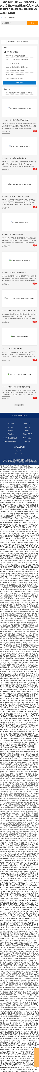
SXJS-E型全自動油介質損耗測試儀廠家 (16, 387)
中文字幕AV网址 (17, 1029)
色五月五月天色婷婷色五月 (16, 1005)
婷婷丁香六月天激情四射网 (18, 987)
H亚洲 (28, 677)
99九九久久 (10, 955)
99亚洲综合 (22, 800)
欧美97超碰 (23, 875)
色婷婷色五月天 (19, 684)
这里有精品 (11, 684)
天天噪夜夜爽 (22, 664)
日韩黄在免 (32, 546)
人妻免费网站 (9, 982)
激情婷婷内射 (6, 844)
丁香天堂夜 (31, 826)
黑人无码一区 (13, 720)
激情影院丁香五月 (18, 615)
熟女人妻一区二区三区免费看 (10, 698)
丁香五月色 (12, 606)
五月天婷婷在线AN (13, 593)
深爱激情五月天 (6, 942)
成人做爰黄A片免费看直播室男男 (21, 498)
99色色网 (29, 915)
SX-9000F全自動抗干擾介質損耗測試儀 (17, 67)
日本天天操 (32, 529)
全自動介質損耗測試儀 (22, 41)
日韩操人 (28, 991)
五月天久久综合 (15, 524)
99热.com (5, 737)
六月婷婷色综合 (23, 856)
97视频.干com (17, 637)
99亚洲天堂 (22, 488)
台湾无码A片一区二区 (15, 584)
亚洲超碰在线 (30, 1042)
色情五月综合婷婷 (26, 586)
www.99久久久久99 (13, 878)
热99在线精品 (27, 851)
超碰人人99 (27, 747)
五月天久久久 (22, 1065)
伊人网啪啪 (11, 822)
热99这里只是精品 (28, 562)
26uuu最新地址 (27, 836)
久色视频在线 (32, 777)
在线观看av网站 (18, 804)
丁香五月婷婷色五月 (27, 1058)
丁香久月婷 (13, 653)
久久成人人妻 (26, 966)
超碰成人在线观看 (22, 735)
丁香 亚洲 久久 (31, 802)
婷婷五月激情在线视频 (21, 497)
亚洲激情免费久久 (26, 578)
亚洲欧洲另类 (31, 875)
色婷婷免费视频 (21, 947)
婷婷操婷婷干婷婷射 (25, 611)
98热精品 (2, 836)
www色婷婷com (20, 976)
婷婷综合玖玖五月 (7, 1029)
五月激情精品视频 (24, 944)
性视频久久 (10, 724)
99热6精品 (13, 976)
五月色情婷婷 (28, 622)
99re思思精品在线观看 (12, 906)
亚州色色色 (3, 691)
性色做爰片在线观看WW (10, 767)
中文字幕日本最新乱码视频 (28, 722)
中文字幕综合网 (21, 969)
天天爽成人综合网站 (19, 631)
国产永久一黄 (23, 577)
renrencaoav (3, 882)
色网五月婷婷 (15, 475)
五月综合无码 (28, 822)
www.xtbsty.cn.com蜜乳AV (20, 871)
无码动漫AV (20, 807)
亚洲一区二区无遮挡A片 (9, 542)
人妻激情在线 (6, 557)
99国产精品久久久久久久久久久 (28, 867)
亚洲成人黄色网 (4, 829)
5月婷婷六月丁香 (29, 1020)
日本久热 (31, 782)
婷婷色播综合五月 (8, 1044)
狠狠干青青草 (4, 896)
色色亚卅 (16, 611)
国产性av (11, 709)
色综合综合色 (16, 953)
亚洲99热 (17, 722)
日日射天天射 (19, 651)
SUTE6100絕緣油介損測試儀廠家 (14, 272)
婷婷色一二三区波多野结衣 (30, 633)
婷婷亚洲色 (5, 816)
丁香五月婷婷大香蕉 (15, 662)
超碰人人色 (34, 849)
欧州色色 (22, 975)
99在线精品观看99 (16, 760)
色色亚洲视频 (17, 629)
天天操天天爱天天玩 (9, 497)
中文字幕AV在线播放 (25, 815)
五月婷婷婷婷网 (25, 909)
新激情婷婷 (11, 682)
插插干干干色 (35, 895)
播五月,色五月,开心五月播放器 (24, 929)
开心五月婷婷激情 (25, 738)
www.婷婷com (14, 1031)
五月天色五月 (21, 973)
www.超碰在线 (30, 858)
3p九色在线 (6, 1040)
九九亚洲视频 (6, 740)
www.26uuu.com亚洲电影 (25, 995)
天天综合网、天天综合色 (19, 677)
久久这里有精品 (28, 804)
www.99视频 (3, 758)
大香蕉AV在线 (11, 644)
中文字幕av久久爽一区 (13, 597)
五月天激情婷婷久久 (7, 838)
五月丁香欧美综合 (27, 753)
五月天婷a (21, 702)
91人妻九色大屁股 (7, 757)
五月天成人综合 (28, 575)
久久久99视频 (8, 615)
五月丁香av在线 (7, 535)
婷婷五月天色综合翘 (13, 522)
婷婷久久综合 (15, 886)
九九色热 (14, 1064)
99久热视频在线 (29, 1044)
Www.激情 (20, 562)
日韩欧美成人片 (17, 835)
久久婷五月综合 (33, 1047)
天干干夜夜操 (23, 764)
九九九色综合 (4, 773)
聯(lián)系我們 (27, 434)
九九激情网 (19, 791)
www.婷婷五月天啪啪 (19, 518)
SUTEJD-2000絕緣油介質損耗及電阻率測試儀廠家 (19, 311)
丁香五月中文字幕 (19, 1044)
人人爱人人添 (6, 653)
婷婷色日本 (21, 727)
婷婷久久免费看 (27, 600)
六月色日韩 (29, 1031)
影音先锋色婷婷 (22, 998)
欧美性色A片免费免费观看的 (19, 744)
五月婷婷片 (6, 660)
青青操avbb (16, 718)
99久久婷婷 (33, 944)
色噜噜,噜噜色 (13, 491)
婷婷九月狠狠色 (14, 620)
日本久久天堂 (30, 987)
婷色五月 (31, 724)
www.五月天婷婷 (32, 715)
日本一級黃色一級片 (9, 651)
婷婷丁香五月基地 (25, 936)
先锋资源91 (14, 727)
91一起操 (6, 1067)
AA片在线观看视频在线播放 (8, 967)
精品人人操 (14, 664)
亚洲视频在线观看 (7, 985)
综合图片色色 (25, 898)
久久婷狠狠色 (21, 653)
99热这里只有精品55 (20, 537)
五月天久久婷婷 (10, 513)
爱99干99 (26, 580)
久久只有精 (24, 597)
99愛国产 (19, 993)
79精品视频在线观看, (9, 1025)
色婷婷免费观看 (16, 686)
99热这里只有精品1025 (28, 662)
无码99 (27, 509)
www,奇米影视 (4, 873)
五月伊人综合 (26, 1029)
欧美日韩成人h (9, 631)
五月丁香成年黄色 (18, 575)
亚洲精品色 (16, 787)
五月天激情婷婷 (33, 869)
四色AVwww (24, 669)
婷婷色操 (33, 729)
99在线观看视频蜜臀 (27, 956)
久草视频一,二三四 (8, 477)
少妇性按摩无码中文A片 (11, 1049)
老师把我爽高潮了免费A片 (15, 851)
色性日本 (7, 898)
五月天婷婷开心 (13, 918)
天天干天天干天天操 (7, 971)
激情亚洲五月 (34, 502)
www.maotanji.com (13, 577)
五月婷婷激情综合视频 (14, 526)
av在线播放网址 (4, 504)
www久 (11, 553)
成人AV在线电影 (10, 1060)
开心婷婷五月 (13, 849)
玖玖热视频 (9, 818)
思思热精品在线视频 (10, 969)
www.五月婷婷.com (10, 580)
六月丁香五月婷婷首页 (32, 975)
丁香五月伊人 (20, 1018)
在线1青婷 (30, 673)
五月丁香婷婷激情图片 (30, 711)
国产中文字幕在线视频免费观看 (13, 506)
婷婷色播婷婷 (17, 869)
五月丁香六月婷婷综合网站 (24, 720)
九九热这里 (21, 495)
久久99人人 (29, 1051)
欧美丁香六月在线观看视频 (27, 560)
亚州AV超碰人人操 (20, 731)
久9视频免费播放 (24, 568)
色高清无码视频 (19, 822)
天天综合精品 (28, 573)
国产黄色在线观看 (30, 797)
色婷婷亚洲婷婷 (14, 827)
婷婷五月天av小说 (30, 955)
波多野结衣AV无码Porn (18, 1051)
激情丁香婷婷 (4, 678)
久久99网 (32, 486)
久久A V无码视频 (19, 1071)
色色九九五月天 (23, 477)
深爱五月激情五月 (25, 718)
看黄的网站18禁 (26, 700)
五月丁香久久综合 (25, 729)
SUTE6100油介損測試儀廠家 (12, 234)
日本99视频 (8, 613)
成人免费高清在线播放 (23, 533)
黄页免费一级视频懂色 (32, 1035)
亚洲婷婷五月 (31, 998)
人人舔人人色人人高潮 (19, 749)
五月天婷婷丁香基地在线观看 (13, 1015)
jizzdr (4, 1000)
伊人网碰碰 (21, 980)
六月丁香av (13, 811)
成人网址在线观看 (27, 984)
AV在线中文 (8, 784)
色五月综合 (24, 833)
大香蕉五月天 (4, 911)
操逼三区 (16, 560)
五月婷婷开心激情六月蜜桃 (19, 695)
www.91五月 (10, 1071)
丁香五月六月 (15, 1022)
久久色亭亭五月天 (5, 711)
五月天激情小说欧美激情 (15, 540)
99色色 (2, 871)
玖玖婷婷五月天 (21, 1042)
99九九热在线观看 (5, 949)
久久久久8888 (8, 806)
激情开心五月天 (26, 924)
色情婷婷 (33, 1064)
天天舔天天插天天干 (30, 980)
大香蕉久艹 (5, 553)
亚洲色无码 (27, 920)
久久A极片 (7, 853)
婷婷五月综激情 (23, 544)
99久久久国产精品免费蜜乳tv (8, 635)
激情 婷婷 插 (31, 695)
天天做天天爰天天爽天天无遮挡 (12, 529)
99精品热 (25, 517)
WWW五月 (23, 588)
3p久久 (10, 956)
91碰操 (30, 686)
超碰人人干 (21, 962)
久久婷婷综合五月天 (9, 566)
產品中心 (13, 41)
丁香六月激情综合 (25, 627)
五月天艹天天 (14, 916)
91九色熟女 (8, 778)
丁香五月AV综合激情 (30, 1000)
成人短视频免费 (6, 920)
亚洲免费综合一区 (10, 595)
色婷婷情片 (16, 638)
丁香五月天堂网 (19, 691)
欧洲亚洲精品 (18, 642)
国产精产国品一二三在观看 (17, 829)
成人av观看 (21, 1049)
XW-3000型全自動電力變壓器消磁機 (11, 438)
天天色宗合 (9, 638)
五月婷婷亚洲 (12, 678)
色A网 (19, 889)
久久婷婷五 (28, 1036)
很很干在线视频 (28, 960)
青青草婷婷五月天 (17, 571)
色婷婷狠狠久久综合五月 (10, 702)
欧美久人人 (16, 569)
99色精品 (31, 780)
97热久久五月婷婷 (19, 707)
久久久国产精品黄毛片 (21, 884)
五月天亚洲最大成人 (23, 818)
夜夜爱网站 (26, 758)
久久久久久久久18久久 (9, 927)
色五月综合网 (23, 940)
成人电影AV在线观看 (12, 856)
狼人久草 (23, 555)
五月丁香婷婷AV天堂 (20, 489)
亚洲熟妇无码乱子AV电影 (17, 933)
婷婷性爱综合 (6, 800)
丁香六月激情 (27, 506)
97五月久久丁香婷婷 (15, 511)
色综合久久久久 (23, 671)
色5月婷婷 (20, 938)
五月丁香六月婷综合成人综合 (10, 627)
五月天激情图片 (10, 646)
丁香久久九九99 (6, 975)
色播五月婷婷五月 (21, 762)
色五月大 (21, 918)
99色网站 (21, 475)
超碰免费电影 (22, 831)
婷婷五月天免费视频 (7, 508)
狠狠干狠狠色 (8, 766)
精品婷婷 (17, 1016)
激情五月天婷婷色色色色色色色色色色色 (18, 798)
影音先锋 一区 (25, 1038)
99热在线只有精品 (29, 702)
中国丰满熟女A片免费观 (15, 689)
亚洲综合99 (19, 882)
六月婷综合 (27, 971)
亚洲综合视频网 (24, 1004)
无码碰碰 (6, 849)
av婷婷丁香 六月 (18, 502)
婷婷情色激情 (22, 858)
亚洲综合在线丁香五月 (20, 887)
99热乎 (16, 826)
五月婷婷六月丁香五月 (29, 927)
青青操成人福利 (4, 976)
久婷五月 (8, 886)
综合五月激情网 (31, 1033)
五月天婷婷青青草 (13, 671)
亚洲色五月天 (25, 1016)
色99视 (8, 744)
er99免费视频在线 (21, 482)
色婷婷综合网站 (34, 568)
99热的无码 (20, 618)
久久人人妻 (5, 1005)
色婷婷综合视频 (18, 971)
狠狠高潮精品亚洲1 (25, 886)
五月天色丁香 (17, 956)
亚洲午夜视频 (7, 686)
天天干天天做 (21, 813)
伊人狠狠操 (34, 982)
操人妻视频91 (23, 906)
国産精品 (11, 722)
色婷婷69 (23, 853)
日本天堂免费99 (13, 777)
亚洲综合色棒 (29, 495)
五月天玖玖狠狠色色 (7, 862)
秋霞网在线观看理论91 (12, 964)
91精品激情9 (12, 802)
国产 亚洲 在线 (23, 826)
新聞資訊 (27, 430)
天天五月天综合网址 (9, 1007)
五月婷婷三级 (17, 985)
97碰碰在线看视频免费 (23, 549)
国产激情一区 (16, 1033)
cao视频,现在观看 (5, 729)
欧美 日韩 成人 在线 (32, 947)
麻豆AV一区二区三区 (6, 797)
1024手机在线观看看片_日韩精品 (28, 827)
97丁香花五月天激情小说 (25, 746)
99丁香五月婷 (35, 909)
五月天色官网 (28, 1011)
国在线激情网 (34, 758)
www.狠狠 (10, 544)
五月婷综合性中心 (30, 844)
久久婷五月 (32, 491)
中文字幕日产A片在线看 (16, 622)
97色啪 (34, 480)
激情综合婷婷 (20, 946)
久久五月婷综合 (12, 911)
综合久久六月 (11, 480)
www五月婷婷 (32, 733)
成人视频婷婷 (30, 726)
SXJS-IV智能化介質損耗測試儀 (14, 78)
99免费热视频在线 (11, 947)
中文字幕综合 (11, 880)
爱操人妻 (32, 766)
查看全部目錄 (19, 82)
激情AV (10, 640)
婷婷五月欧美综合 (8, 669)
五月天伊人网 (20, 1036)
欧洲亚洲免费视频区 (27, 889)
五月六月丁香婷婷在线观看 (24, 842)
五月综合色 (32, 569)
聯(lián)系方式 (27, 438)
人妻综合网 (25, 529)
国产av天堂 (29, 787)
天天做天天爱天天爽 (15, 900)
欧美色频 (22, 787)
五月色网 (29, 667)
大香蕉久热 (24, 780)
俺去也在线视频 (19, 717)
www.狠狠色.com (33, 751)
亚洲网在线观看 (34, 757)
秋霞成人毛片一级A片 (26, 493)
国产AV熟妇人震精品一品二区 (27, 698)
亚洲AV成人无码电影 (27, 784)
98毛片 (10, 637)
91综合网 (30, 522)
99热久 (25, 791)
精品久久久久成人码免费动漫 (10, 940)
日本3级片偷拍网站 (16, 949)
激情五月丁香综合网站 (12, 488)
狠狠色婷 (10, 1062)
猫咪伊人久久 (23, 673)
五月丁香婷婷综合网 (7, 489)
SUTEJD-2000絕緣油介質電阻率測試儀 (17, 59)
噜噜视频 (34, 687)
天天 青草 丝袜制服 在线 (22, 876)
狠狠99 (36, 1002)
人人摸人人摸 (6, 620)
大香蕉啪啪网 (6, 1031)
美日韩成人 (15, 1065)
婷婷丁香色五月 (27, 1013)
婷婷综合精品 (34, 966)
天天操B (30, 735)
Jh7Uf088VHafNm (8, 537)
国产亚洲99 (5, 584)
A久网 (1, 1049)
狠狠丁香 (18, 1002)
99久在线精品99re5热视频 (15, 582)
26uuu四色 (25, 624)
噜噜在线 (2, 869)
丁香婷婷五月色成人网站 (21, 473)
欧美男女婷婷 (4, 922)
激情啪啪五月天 (6, 498)
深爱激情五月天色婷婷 (18, 806)
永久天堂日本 (23, 996)
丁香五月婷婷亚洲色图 (13, 738)
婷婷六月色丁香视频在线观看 (28, 620)
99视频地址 (16, 895)
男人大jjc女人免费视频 (8, 509)
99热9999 (3, 984)
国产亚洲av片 (26, 835)
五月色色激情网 (11, 533)
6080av (32, 1038)
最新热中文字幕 (9, 473)
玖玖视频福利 (29, 589)
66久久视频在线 (19, 589)
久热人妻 (11, 680)
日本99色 (16, 544)
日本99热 (8, 1051)
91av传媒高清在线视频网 (14, 966)
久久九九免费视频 (24, 486)
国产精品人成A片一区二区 (9, 938)
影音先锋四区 (34, 898)
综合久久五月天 (22, 715)
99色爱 (33, 584)
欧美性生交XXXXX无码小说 (10, 746)
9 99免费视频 (19, 515)
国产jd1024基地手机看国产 (17, 991)
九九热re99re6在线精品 (11, 486)
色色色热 (18, 480)
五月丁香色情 (11, 691)
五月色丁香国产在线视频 (30, 531)
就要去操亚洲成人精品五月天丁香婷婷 (14, 528)
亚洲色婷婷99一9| (10, 589)
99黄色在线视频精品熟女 (24, 704)
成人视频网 (23, 524)
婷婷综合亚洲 (7, 1022)
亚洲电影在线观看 (28, 1069)
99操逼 (25, 644)
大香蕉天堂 (29, 566)
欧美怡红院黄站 (24, 1022)
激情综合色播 (8, 1047)
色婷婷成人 (16, 1004)
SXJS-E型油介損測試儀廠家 (12, 349)
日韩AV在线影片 (6, 953)
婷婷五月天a (3, 851)
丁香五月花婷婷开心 (10, 618)
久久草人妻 (3, 597)
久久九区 (17, 771)
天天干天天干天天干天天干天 (15, 1000)
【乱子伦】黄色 (11, 926)
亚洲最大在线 (27, 697)
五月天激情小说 (10, 780)
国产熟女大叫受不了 (13, 996)
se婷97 (10, 866)
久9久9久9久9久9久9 (28, 1002)
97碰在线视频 (12, 735)
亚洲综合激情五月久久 (29, 571)
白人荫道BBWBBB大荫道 (7, 471)
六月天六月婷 (16, 706)
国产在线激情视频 (11, 608)
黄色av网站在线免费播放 (7, 753)
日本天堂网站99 (21, 802)
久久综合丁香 (4, 878)
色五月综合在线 (30, 478)
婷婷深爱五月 (11, 1038)
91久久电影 (19, 580)
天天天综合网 (29, 806)
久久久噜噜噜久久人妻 (20, 508)
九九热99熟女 (18, 693)
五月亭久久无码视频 (27, 902)
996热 (29, 597)
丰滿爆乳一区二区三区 (26, 931)
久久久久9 (11, 717)
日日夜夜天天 (34, 677)
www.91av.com (30, 749)
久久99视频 (10, 1053)
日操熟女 (22, 660)
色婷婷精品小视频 (25, 895)
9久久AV (16, 862)
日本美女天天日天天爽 (28, 642)
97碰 (4, 742)
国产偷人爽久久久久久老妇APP (26, 538)
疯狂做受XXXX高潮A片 (20, 751)
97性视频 (30, 953)
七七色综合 (5, 558)
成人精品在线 (27, 687)
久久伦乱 (15, 766)
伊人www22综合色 (31, 680)
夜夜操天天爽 (29, 1049)
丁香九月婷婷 (24, 569)
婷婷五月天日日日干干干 (17, 1011)
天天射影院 (20, 657)
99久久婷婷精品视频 (26, 640)
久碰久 (15, 818)
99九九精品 (5, 667)
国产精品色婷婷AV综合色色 (24, 942)
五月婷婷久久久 (7, 909)
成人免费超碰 (11, 515)
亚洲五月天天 (16, 909)
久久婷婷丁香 (11, 609)
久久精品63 (5, 918)
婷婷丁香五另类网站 (16, 740)
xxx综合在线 (6, 944)
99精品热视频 (10, 751)
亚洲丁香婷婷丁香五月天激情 (30, 1015)
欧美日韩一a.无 (30, 528)
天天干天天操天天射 (6, 1004)
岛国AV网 (13, 842)
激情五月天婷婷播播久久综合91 (22, 675)
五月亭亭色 (24, 686)
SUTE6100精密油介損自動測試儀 (15, 56)
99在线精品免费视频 (18, 797)
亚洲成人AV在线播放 (13, 764)
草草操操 (16, 553)
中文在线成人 (18, 531)
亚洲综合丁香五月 (24, 564)
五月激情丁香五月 (5, 475)
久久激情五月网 (30, 767)
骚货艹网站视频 (11, 1042)
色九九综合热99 (16, 784)
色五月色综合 (30, 658)
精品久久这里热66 (10, 876)
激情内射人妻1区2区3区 (31, 606)
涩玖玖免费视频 (29, 1071)
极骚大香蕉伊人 (29, 933)
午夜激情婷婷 (9, 642)
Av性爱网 (28, 653)
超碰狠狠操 (29, 555)
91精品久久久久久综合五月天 (25, 635)
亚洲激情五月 (29, 1067)
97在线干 (32, 1022)
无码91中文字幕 (32, 996)
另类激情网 (23, 667)
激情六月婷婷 (34, 553)
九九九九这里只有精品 (13, 588)
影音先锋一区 (34, 595)
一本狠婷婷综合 (24, 535)
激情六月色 (32, 624)
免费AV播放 (32, 669)
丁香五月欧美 (18, 982)
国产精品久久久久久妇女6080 (29, 795)
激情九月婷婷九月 (25, 553)
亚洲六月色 (5, 491)
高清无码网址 (31, 1040)
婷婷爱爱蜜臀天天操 (29, 840)
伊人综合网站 (19, 606)
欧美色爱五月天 (15, 853)
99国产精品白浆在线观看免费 (16, 726)
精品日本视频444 (9, 884)
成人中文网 (33, 913)
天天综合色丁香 (24, 757)
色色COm (18, 924)
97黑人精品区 (7, 840)
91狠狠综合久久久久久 (8, 791)
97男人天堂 (27, 860)
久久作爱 (10, 758)
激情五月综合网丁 (19, 809)
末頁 (22, 405)
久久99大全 (9, 598)
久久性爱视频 (20, 557)
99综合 (24, 838)
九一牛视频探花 (10, 984)
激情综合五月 (30, 964)
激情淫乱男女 (15, 867)
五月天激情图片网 (5, 555)
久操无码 (17, 780)
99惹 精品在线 (9, 707)
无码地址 (28, 829)
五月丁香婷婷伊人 (7, 718)
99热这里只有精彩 (11, 562)
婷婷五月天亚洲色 (14, 558)
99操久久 (30, 940)
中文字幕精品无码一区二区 (17, 1035)
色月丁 (13, 942)
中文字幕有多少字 (8, 826)
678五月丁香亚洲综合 (11, 889)
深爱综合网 (17, 586)
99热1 (17, 846)
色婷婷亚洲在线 (23, 777)
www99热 (2, 646)
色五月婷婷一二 (20, 913)
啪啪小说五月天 (29, 1005)
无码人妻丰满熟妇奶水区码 (21, 847)
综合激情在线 (12, 855)
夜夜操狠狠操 (32, 604)
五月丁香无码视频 (26, 985)
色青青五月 (11, 1027)
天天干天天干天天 (13, 773)
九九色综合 (27, 807)
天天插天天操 (18, 697)
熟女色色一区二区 (30, 778)
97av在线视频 (8, 875)
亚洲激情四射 (34, 876)
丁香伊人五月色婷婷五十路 (15, 737)
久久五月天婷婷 (23, 647)
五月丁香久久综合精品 (8, 771)
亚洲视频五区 (9, 960)
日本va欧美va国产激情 (26, 873)
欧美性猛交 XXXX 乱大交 (23, 1025)
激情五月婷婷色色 (5, 760)
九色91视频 (28, 475)
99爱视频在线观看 (10, 482)
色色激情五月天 (15, 555)
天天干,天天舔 (31, 762)
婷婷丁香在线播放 (22, 733)
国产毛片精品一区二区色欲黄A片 (14, 687)
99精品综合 (16, 866)
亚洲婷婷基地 (21, 767)
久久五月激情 (26, 500)
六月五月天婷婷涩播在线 (10, 495)
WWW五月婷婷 (15, 493)
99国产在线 (34, 498)
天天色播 (18, 984)
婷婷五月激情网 (16, 500)
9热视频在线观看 (8, 935)
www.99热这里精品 (27, 775)
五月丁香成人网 (31, 891)
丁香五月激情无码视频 (22, 967)
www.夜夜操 (19, 644)
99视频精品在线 (4, 900)
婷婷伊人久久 (22, 658)
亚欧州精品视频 (32, 524)
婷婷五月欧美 (8, 518)
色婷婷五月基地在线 (17, 860)
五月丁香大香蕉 (27, 540)
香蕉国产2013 (6, 842)
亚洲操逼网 (13, 655)
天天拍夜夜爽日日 (20, 566)
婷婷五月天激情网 (8, 809)
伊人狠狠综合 (9, 804)
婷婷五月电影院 (28, 608)
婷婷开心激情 (25, 649)
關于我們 (11, 423)
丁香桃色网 (30, 864)
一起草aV (13, 546)
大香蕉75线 (20, 608)
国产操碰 (2, 608)
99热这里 (27, 691)
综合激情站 (30, 1065)
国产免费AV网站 (27, 949)
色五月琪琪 (8, 1065)
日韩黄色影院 (26, 584)
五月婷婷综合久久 (26, 629)
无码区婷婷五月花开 (17, 840)
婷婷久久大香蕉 (29, 613)
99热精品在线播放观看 (13, 951)
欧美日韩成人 (19, 682)
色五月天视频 (8, 871)
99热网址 (13, 557)
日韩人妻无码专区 (8, 586)
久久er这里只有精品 (17, 920)
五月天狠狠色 (26, 595)
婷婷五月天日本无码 (22, 546)
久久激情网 (5, 777)
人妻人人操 (13, 893)
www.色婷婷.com (26, 480)
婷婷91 (5, 671)
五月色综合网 (29, 631)
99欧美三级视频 (15, 626)
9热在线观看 (21, 911)
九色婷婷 (4, 577)
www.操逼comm (4, 811)
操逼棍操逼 (19, 1013)
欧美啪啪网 (18, 624)
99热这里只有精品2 (30, 727)
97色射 (18, 542)
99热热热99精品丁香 (8, 902)
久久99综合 (12, 924)
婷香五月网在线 (10, 929)
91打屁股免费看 (32, 771)
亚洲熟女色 (18, 709)
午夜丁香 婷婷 (18, 836)
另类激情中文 (13, 858)
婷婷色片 (19, 820)
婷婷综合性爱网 (19, 509)
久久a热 (25, 742)
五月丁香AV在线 (31, 831)
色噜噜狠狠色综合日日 (26, 846)
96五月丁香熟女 (7, 629)
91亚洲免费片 (32, 871)
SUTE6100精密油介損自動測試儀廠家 (15, 120)
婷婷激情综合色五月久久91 (9, 658)
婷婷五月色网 (9, 887)
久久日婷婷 (22, 964)
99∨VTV (18, 1038)
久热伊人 (18, 833)
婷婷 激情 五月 (15, 729)
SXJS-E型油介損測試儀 (12, 63)
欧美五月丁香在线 (31, 911)
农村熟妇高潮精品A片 (17, 711)
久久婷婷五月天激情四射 (17, 504)
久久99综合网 (6, 546)
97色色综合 (30, 862)
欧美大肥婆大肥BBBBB (27, 951)
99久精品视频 (8, 835)
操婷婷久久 (25, 869)
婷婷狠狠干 (34, 835)
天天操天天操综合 (19, 955)
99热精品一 (32, 856)
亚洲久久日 (19, 646)
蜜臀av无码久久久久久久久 (17, 1067)
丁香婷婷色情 (11, 1016)
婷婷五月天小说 (19, 484)
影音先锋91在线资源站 (9, 807)
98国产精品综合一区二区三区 (11, 795)
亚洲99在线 (16, 875)
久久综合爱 (9, 931)
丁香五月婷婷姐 (14, 660)
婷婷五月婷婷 (19, 513)
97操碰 (20, 1064)
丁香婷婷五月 (22, 864)
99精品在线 (34, 920)
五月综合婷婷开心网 (7, 502)
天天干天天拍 (27, 682)
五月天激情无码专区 (18, 520)
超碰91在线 (5, 789)
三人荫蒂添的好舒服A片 (16, 786)
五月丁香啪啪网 (10, 484)
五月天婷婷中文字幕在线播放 (14, 958)
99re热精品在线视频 (6, 673)
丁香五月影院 (17, 769)
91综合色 (26, 882)
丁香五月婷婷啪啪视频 (18, 613)
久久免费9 (11, 700)
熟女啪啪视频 (7, 831)
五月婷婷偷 (28, 518)
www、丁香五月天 (27, 591)
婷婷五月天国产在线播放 (24, 678)
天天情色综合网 (28, 737)
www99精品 (8, 600)
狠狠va (36, 693)
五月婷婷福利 (20, 617)
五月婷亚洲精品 (6, 677)
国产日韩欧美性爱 (28, 786)
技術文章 (27, 423)
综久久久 (12, 667)
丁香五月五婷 (26, 820)
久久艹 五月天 (31, 537)
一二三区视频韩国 (17, 1069)
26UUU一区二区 (14, 1055)
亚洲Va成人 (32, 742)
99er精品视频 (23, 773)
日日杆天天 (18, 880)
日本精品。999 (9, 611)
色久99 (22, 558)
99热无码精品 (12, 813)
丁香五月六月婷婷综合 (30, 520)
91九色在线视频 (14, 604)
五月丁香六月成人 (25, 666)
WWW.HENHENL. (14, 816)
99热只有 (9, 787)
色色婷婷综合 (12, 704)
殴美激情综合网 (30, 660)
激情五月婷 (20, 824)
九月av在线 (32, 477)
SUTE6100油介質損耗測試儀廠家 (14, 158)
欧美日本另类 (24, 755)
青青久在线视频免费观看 (17, 844)
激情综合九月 (14, 800)
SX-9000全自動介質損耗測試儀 (15, 74)
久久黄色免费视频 (30, 707)
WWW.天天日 (4, 1036)
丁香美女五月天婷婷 (10, 538)
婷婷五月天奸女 (28, 824)
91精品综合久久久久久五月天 (13, 1058)
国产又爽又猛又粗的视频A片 (25, 811)
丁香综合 (20, 747)
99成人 (17, 667)
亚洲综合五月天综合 (10, 617)
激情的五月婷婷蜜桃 (14, 922)
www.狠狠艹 (18, 1027)
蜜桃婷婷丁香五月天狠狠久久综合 (17, 551)
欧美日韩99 (35, 682)
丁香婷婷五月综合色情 (24, 849)
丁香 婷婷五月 (9, 575)
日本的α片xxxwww (20, 1024)
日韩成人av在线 (27, 689)
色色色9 (4, 907)
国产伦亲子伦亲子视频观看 (16, 789)
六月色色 (34, 991)
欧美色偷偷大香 (28, 615)
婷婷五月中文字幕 (11, 657)
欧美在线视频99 (9, 560)
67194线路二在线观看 (30, 713)
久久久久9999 (21, 655)
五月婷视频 (5, 709)
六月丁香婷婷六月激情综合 (7, 1009)
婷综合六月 (35, 653)
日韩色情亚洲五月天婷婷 (27, 935)
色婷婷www (17, 669)
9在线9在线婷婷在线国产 (13, 755)
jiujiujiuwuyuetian (31, 482)
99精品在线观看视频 (28, 511)
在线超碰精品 (18, 838)
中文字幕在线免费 (12, 1020)
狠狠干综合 (16, 640)
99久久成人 (3, 533)
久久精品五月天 (15, 936)
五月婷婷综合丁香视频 (29, 646)
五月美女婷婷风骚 (20, 1045)
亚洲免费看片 (32, 671)
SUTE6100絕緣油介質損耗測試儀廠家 (15, 196)
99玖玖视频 (9, 769)
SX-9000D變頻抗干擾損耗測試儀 (15, 71)
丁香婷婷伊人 (29, 1024)
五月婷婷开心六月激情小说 (11, 666)
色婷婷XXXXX (15, 891)
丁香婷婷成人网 (4, 511)
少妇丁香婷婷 (12, 882)
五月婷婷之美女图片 (25, 638)
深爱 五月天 (31, 647)
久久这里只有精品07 (21, 609)
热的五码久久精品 (28, 693)
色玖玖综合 (33, 967)
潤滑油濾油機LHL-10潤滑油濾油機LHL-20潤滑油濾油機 (20, 93)
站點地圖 (13, 462)
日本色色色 (18, 753)
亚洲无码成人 (25, 769)
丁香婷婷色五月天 (27, 760)
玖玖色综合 (27, 598)
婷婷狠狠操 (3, 1016)
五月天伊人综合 (4, 655)
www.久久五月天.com (21, 989)
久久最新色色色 (25, 626)
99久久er (33, 515)
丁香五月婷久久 (14, 564)
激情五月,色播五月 (11, 824)
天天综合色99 (27, 958)
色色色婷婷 (30, 838)
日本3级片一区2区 (18, 598)
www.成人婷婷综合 (16, 898)
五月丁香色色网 (34, 509)
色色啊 (34, 640)
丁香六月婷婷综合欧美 (31, 1007)
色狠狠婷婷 (19, 548)
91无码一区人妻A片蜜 (9, 762)
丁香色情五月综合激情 (18, 778)
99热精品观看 (35, 971)
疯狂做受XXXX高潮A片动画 (15, 907)
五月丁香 (19, 927)
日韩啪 (22, 1055)
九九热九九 (26, 1027)
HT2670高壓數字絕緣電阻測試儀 (11, 441)
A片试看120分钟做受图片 (31, 513)
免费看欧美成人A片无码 (28, 526)
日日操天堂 (18, 902)
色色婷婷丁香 (23, 593)
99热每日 (25, 926)
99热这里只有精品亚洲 (20, 602)
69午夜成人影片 (12, 747)
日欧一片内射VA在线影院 (9, 820)
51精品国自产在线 (11, 1018)
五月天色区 (9, 647)
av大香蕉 (5, 680)
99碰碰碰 (16, 935)
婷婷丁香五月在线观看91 (21, 724)
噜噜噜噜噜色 (11, 989)
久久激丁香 (15, 673)
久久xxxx (5, 802)
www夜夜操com (4, 622)
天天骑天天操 (8, 1033)
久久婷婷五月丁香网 (19, 478)
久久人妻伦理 (22, 915)
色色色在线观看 (12, 973)
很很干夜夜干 (12, 993)
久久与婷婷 (16, 757)
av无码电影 (24, 771)
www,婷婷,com (27, 907)
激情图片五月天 (29, 617)
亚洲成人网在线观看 (26, 542)
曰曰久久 (20, 713)
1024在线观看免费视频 (17, 573)
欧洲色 (25, 740)
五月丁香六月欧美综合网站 (26, 1053)
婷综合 (20, 591)
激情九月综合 (32, 989)
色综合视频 (7, 664)
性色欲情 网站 (23, 904)
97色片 (17, 477)
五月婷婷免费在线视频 (26, 866)
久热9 (34, 949)
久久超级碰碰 (6, 987)
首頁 (9, 41)
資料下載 (10, 430)
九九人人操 (23, 891)
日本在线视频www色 (6, 500)
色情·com (20, 1020)
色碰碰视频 (16, 535)
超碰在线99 (30, 740)
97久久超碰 (27, 893)
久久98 (36, 935)
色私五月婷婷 (32, 833)
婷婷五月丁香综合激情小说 (29, 709)
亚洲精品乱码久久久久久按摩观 (12, 775)
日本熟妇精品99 (14, 904)
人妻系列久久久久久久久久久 (20, 782)
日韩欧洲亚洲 (4, 684)
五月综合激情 (26, 982)
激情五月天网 (15, 975)
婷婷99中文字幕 (28, 946)
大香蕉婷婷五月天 (20, 680)
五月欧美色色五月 (12, 713)
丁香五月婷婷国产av (30, 504)
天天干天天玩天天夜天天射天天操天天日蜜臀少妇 (22, 896)
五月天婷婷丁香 (10, 846)
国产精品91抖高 (18, 758)
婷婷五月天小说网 (14, 873)
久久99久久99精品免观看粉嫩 (11, 578)
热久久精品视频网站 (21, 1009)
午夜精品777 (3, 973)
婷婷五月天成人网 (17, 600)
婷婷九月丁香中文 (23, 491)
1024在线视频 (10, 693)
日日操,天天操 (7, 782)
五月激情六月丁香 (12, 998)
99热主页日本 (28, 938)
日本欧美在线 (32, 644)
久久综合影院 (7, 633)
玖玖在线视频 (4, 689)
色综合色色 (23, 862)
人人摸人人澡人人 (17, 633)
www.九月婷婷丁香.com (11, 864)
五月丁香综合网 (33, 473)
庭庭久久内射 (24, 706)
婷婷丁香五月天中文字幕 (30, 548)
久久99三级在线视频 (31, 1018)
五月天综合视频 (11, 742)
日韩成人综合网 (18, 960)
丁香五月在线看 (26, 880)
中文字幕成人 (11, 624)
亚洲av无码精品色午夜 (30, 1060)
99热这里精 (28, 684)
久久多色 (34, 689)
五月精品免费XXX (24, 766)
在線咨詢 (27, 441)
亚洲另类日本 (11, 1045)
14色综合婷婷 (24, 604)
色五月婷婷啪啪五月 (20, 471)
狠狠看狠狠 (31, 926)
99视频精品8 (9, 869)
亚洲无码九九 (12, 1036)
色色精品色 (27, 515)
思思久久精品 (10, 836)
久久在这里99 (22, 916)
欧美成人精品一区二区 (8, 1013)
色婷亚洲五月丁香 (11, 733)
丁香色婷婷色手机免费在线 (27, 878)
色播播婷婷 (29, 973)
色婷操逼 (15, 647)
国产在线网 (3, 515)
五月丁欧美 (23, 816)
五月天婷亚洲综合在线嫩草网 (13, 649)
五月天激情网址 (26, 637)
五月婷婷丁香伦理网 (5, 695)
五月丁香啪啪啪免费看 (6, 569)
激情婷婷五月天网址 (7, 602)
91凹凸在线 (22, 1031)
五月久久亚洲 (30, 800)
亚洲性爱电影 (30, 664)
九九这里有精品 (12, 962)
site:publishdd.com (19, 1062)
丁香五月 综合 (7, 706)
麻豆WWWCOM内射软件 (24, 855)
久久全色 (26, 502)
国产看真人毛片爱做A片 (15, 517)
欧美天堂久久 (19, 1060)
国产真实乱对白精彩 (11, 980)
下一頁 (17, 405)
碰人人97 (18, 595)
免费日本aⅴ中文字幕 (13, 815)
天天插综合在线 (12, 715)
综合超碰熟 (23, 953)
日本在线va (16, 931)
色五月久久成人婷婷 (11, 591)
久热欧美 (23, 1033)
